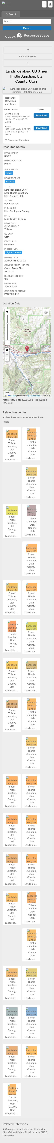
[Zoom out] (7, 343)
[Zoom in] (7, 311)
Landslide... (11, 459)
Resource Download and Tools (10, 100)
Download (41, 115)
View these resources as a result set (24, 417)
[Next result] (27, 63)
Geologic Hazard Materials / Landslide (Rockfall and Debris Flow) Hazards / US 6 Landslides (25, 1132)
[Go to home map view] (7, 350)
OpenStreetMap (33, 395)
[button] (27, 349)
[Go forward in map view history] (7, 354)
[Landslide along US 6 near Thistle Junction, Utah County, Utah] (27, 90)
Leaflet (13, 395)
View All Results (27, 56)
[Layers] (45, 312)
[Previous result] (28, 50)
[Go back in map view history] (7, 359)
